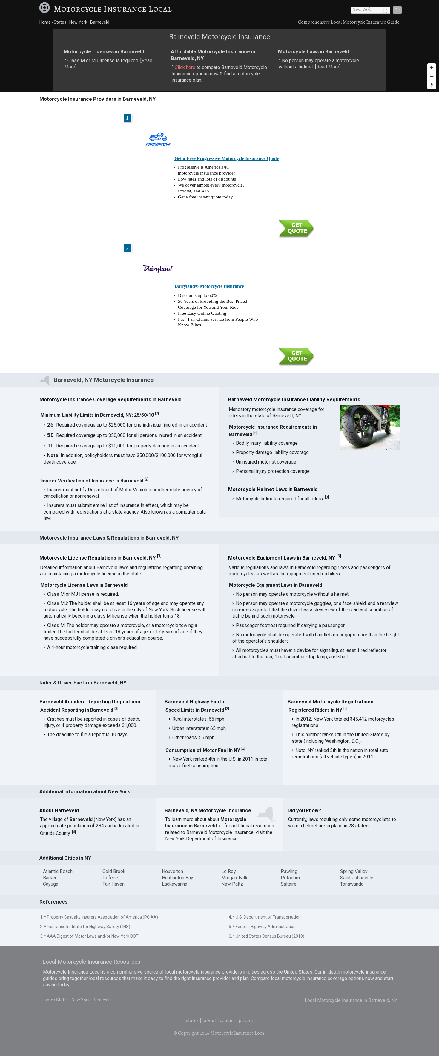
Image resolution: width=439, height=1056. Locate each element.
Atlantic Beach (58, 871)
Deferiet (111, 878)
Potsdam (290, 878)
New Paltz (232, 884)
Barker (49, 878)
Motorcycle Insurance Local (113, 9)
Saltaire (289, 884)
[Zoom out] (431, 76)
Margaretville (235, 878)
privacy (246, 1020)
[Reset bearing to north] (431, 85)
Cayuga (50, 884)
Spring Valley (354, 871)
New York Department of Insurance (201, 838)
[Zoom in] (431, 67)
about (210, 1020)
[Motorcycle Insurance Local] (45, 9)
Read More (327, 67)
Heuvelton (172, 871)
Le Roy (228, 871)
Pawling (289, 871)
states (192, 1020)
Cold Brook (113, 871)
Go (397, 10)
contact (227, 1020)
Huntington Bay (177, 878)
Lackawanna (174, 884)
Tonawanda (351, 884)
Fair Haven (113, 884)
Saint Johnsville (356, 878)
